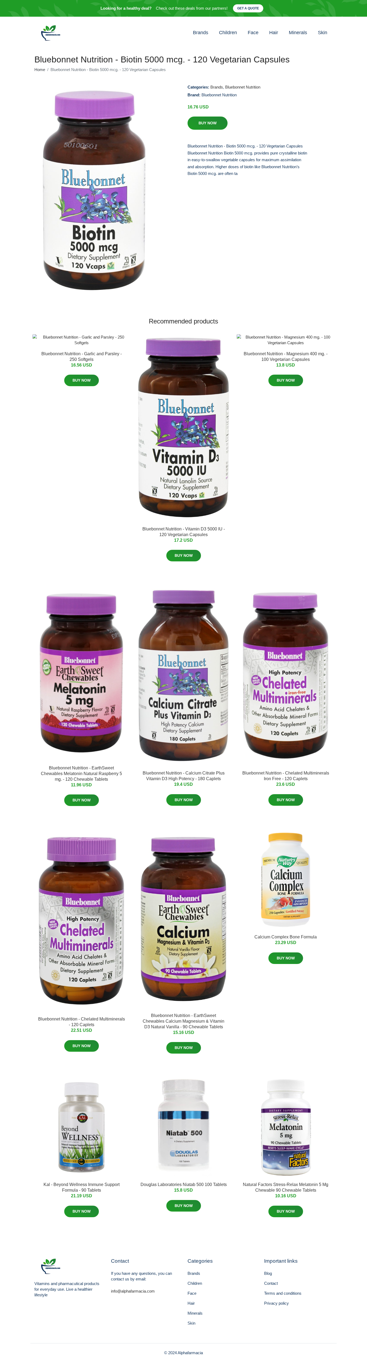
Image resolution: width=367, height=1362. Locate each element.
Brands (200, 32)
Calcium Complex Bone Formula (285, 937)
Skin (322, 32)
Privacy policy (276, 1303)
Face (253, 32)
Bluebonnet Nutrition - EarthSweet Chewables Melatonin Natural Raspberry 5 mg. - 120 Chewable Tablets (81, 774)
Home (39, 69)
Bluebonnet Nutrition (242, 87)
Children (228, 32)
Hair (273, 32)
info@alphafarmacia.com (133, 1291)
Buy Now (208, 123)
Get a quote (248, 8)
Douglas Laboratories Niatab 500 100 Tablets (184, 1184)
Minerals (298, 32)
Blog (268, 1273)
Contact (271, 1283)
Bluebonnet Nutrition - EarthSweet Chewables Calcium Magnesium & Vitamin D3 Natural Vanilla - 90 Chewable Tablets (183, 1021)
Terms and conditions (282, 1293)
